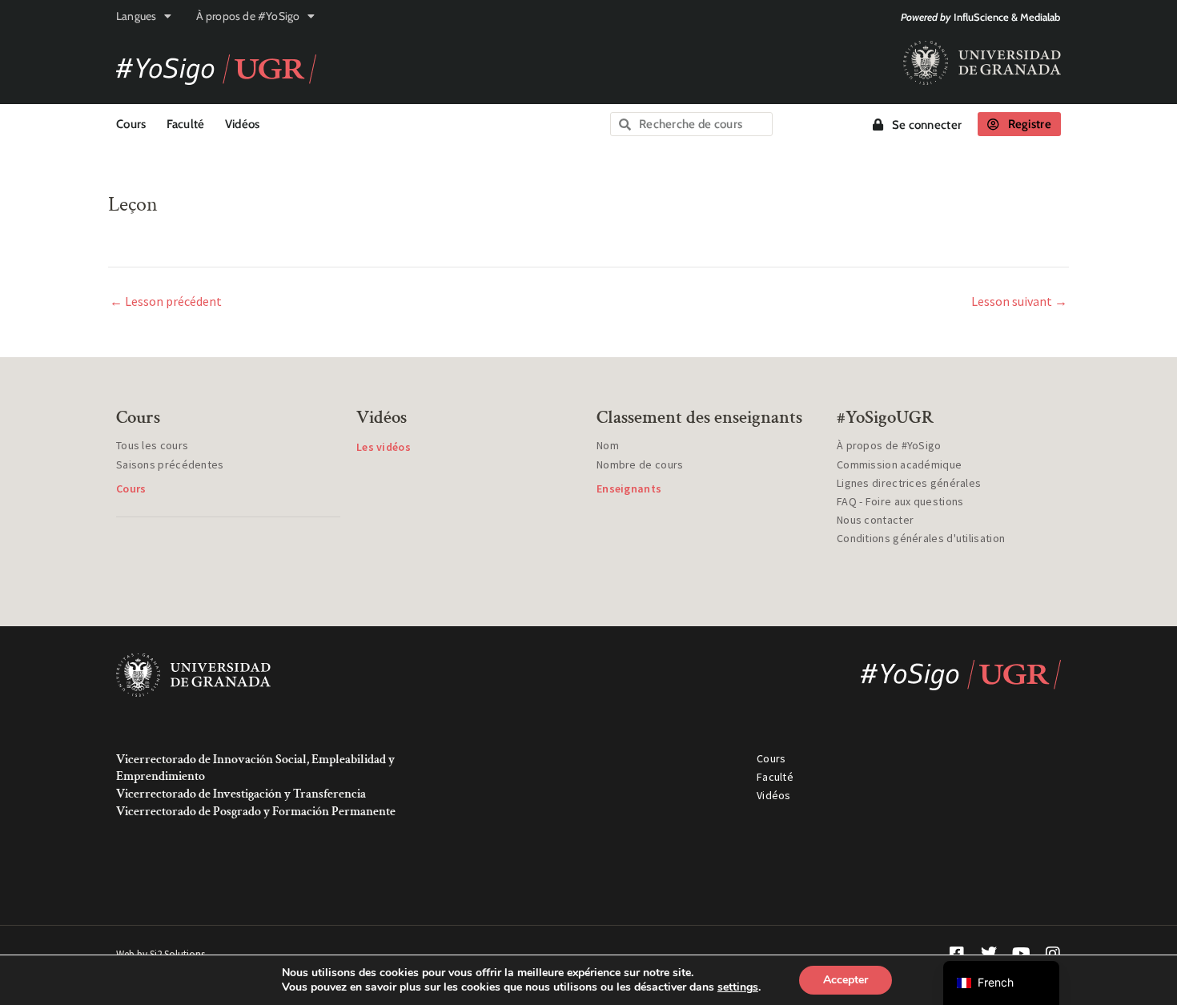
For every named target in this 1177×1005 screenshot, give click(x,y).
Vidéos (242, 124)
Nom (608, 445)
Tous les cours (152, 445)
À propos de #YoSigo (248, 16)
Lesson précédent (166, 301)
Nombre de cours (640, 464)
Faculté (186, 124)
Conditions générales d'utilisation (921, 538)
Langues (136, 16)
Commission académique (899, 464)
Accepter (845, 979)
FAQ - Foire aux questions (900, 501)
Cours (131, 124)
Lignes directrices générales (909, 483)
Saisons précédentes (170, 464)
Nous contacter (875, 520)
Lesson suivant (1019, 301)
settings (737, 987)
